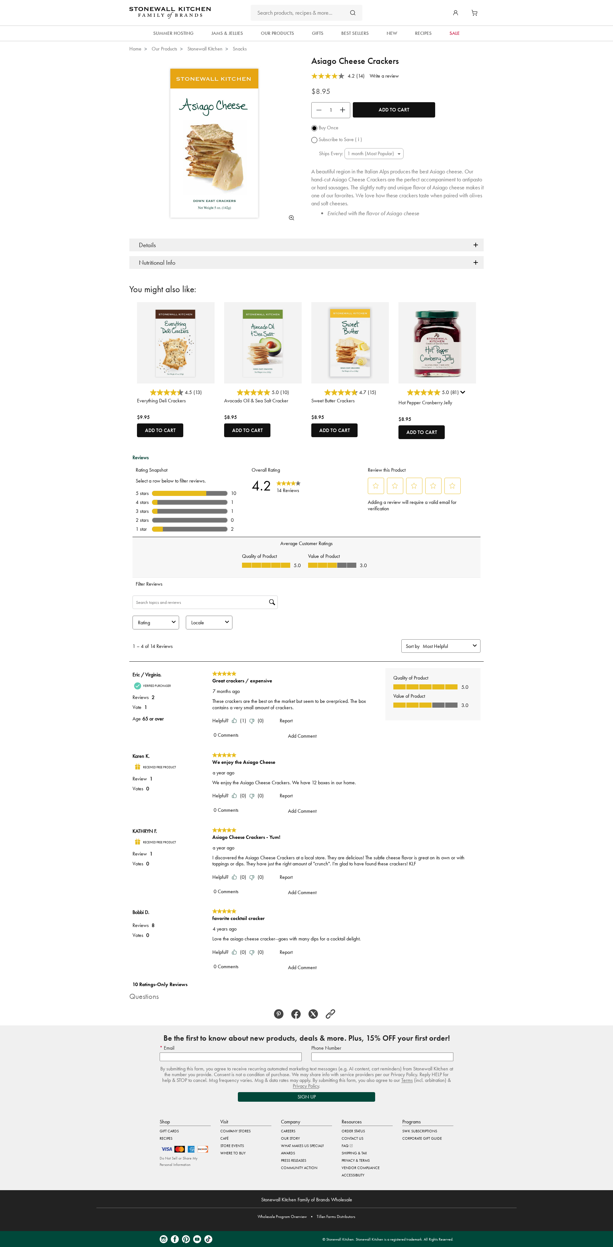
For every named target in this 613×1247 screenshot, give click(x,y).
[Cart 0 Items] (476, 12)
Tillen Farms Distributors (336, 1216)
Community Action (299, 1167)
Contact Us (352, 1138)
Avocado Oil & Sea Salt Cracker (256, 400)
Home (135, 48)
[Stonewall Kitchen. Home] (170, 13)
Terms (407, 1080)
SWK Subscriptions (419, 1131)
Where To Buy (233, 1153)
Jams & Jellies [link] (227, 33)
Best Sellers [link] (355, 33)
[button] (455, 12)
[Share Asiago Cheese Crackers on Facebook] (297, 1014)
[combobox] (306, 13)
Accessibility (353, 1175)
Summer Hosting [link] (173, 33)
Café (224, 1138)
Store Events (232, 1145)
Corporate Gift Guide (422, 1138)
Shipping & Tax (354, 1153)
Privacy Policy (306, 1086)
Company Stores (235, 1131)
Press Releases (293, 1160)
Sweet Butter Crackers (333, 400)
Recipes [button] (423, 33)
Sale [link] (455, 33)
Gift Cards (169, 1131)
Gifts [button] (317, 33)
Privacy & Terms (356, 1160)
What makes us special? (302, 1145)
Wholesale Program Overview (282, 1216)
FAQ (346, 1145)
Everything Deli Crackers (161, 400)
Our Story (290, 1138)
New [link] (392, 33)
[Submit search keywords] (352, 12)
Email (168, 1048)
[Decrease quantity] (317, 110)
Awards (288, 1153)
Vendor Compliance (361, 1167)
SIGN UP (307, 1096)
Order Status (353, 1131)
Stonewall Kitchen (205, 48)
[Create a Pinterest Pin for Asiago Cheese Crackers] (280, 1014)
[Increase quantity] (344, 110)
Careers (288, 1131)
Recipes (166, 1138)
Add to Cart (394, 109)
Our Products (164, 48)
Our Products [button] (277, 33)
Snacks (240, 48)
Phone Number (326, 1048)
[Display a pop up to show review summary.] (463, 394)
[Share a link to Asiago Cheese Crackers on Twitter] (315, 1014)
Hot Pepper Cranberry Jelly (425, 402)
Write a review (384, 75)
